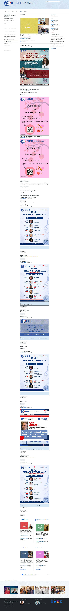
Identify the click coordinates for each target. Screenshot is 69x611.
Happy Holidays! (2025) (7, 41)
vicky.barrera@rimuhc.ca (28, 602)
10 (35, 574)
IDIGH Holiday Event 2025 (8, 43)
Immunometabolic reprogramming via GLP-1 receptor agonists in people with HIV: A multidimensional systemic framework (58, 44)
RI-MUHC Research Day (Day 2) (28, 190)
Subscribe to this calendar (24, 36)
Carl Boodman (23, 463)
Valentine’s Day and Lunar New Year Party (31, 136)
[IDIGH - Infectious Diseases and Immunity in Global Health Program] (24, 3)
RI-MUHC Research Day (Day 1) (28, 197)
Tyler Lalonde (23, 406)
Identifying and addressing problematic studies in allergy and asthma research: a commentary (57, 42)
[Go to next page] (37, 574)
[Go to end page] (38, 574)
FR (31, 46)
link (28, 186)
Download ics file (23, 41)
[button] (9, 11)
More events (52, 32)
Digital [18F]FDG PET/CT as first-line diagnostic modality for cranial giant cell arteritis (57, 46)
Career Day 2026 (6, 48)
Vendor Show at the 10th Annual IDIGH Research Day (10, 37)
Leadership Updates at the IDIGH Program (10, 25)
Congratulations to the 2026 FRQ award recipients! (10, 28)
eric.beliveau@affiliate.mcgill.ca (44, 602)
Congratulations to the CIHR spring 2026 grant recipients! (10, 16)
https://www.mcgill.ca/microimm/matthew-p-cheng (30, 256)
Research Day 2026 (25, 46)
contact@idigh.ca (6, 605)
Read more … (22, 94)
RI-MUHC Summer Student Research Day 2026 (10, 23)
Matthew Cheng (24, 205)
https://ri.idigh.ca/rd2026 (26, 90)
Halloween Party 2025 (7, 50)
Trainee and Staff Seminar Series (42, 520)
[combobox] (53, 1)
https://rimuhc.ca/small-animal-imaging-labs (29, 457)
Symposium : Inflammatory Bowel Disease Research (10, 31)
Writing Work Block (7, 45)
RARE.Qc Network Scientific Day (9, 39)
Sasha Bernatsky (24, 261)
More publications (53, 48)
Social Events (23, 137)
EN (62, 1)
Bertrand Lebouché (25, 351)
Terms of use (6, 607)
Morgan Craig (23, 317)
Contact (5, 605)
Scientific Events (24, 46)
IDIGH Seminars (24, 206)
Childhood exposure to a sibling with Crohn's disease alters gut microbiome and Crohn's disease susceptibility (58, 36)
